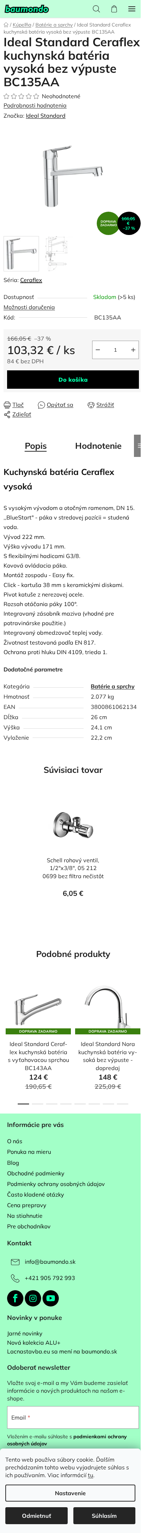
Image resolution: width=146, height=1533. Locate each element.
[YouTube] (51, 1298)
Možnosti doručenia (29, 307)
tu (90, 1475)
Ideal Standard (46, 115)
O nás (14, 1141)
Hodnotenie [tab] (98, 445)
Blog (13, 1162)
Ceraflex (31, 279)
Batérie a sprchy (113, 686)
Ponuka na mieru (29, 1151)
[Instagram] (33, 1298)
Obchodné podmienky (35, 1173)
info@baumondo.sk (50, 1261)
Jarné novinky (25, 1334)
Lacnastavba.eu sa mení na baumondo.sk (62, 1352)
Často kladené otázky (35, 1194)
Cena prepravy (26, 1205)
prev (7, 1009)
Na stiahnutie (25, 1215)
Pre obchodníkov (29, 1226)
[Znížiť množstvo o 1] (97, 350)
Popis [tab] (36, 445)
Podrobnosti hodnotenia (35, 105)
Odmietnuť (36, 1515)
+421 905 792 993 (50, 1277)
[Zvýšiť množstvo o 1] (133, 350)
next (138, 1009)
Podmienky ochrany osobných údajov (56, 1183)
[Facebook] (15, 1298)
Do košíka (73, 379)
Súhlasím (104, 1515)
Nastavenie (70, 1493)
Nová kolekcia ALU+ (34, 1343)
